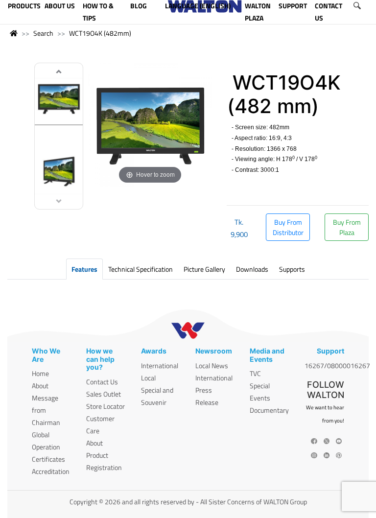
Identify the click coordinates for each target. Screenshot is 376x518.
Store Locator (105, 406)
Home (40, 373)
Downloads (252, 269)
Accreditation (51, 471)
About (40, 385)
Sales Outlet (103, 394)
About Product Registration (104, 455)
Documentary (269, 410)
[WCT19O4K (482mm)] (59, 99)
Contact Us (102, 382)
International (159, 365)
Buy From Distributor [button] (288, 227)
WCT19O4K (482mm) (100, 33)
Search (43, 33)
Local (148, 378)
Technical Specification (140, 269)
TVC (255, 373)
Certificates (48, 459)
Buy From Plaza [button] (347, 227)
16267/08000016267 (337, 365)
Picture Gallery (204, 269)
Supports (292, 269)
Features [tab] (84, 269)
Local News (211, 365)
